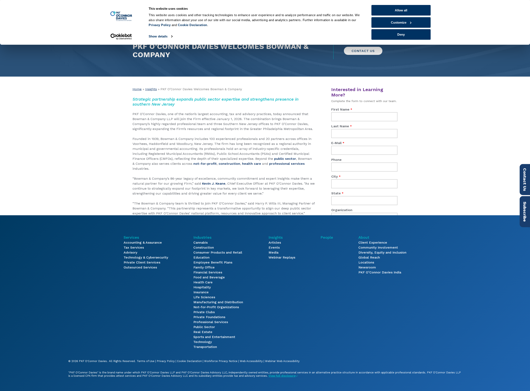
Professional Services (210, 322)
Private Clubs (204, 312)
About (363, 237)
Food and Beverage (209, 277)
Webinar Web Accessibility (282, 361)
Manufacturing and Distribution (218, 302)
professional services (287, 164)
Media (273, 252)
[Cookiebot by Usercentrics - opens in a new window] (121, 37)
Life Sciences (204, 297)
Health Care (203, 282)
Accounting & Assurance (143, 242)
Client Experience (372, 242)
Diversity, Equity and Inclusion (382, 252)
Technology (202, 342)
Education (201, 257)
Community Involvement (378, 247)
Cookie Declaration (189, 361)
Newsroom (367, 267)
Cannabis (200, 242)
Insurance (201, 292)
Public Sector (204, 327)
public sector (285, 159)
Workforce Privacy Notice (220, 361)
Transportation (205, 347)
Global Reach (369, 257)
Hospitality (202, 287)
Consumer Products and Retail (217, 252)
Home (137, 89)
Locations (366, 262)
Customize (398, 22)
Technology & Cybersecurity (146, 257)
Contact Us (363, 51)
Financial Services (207, 272)
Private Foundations (209, 317)
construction (229, 164)
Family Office (204, 267)
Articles (275, 242)
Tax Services (134, 247)
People (326, 237)
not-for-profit (205, 164)
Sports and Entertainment (214, 337)
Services (131, 237)
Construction (203, 247)
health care (251, 164)
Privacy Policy (166, 361)
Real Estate (202, 332)
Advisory (130, 252)
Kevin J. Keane (213, 183)
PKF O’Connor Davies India (379, 272)
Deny (401, 34)
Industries (202, 237)
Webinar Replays (282, 257)
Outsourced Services (140, 267)
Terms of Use (145, 361)
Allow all (401, 10)
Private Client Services (142, 262)
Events (274, 247)
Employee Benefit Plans (212, 262)
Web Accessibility (251, 361)
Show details (158, 36)
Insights (151, 89)
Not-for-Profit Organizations (216, 307)
